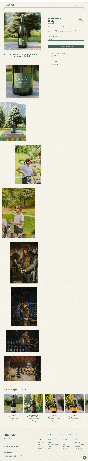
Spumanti (58, 14)
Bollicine (52, 14)
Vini (16, 5)
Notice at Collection (79, 450)
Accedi (64, 442)
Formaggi (21, 5)
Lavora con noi (65, 448)
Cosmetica (33, 5)
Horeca (44, 5)
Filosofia (50, 448)
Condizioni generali (78, 442)
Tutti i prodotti (41, 442)
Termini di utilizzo (78, 452)
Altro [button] (76, 439)
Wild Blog (50, 446)
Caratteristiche (53, 61)
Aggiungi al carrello (67, 46)
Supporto (50, 442)
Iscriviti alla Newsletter (72, 434)
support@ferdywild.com (11, 438)
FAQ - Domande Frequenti (53, 444)
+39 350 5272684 (12, 439)
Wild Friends (50, 450)
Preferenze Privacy (78, 448)
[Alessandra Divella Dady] (22, 81)
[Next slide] (83, 390)
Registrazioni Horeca (66, 446)
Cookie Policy (77, 446)
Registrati (49, 434)
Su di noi (39, 5)
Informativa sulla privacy (79, 444)
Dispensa (27, 5)
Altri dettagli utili (54, 64)
